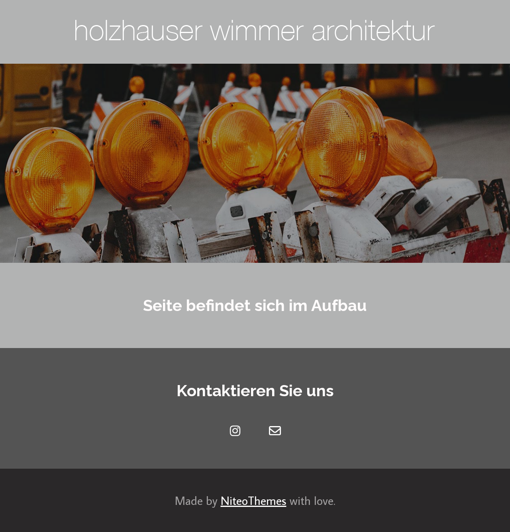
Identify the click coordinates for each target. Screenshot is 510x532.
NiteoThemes (253, 500)
